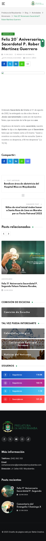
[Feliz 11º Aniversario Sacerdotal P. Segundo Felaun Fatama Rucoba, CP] (7, 491)
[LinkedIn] (16, 63)
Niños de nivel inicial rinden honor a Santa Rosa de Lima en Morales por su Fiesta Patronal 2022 (24, 210)
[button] (3, 234)
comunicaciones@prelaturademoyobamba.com (21, 465)
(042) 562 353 (17, 458)
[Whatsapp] (22, 63)
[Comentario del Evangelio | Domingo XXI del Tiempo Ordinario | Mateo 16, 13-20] (7, 507)
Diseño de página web (18, 532)
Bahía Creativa (38, 532)
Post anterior (13, 180)
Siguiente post (32, 204)
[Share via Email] (27, 63)
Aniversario (6, 279)
